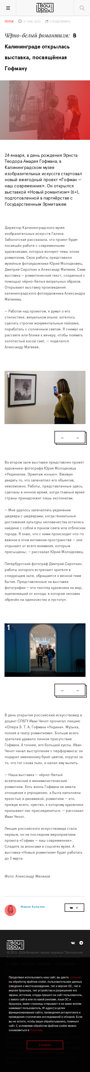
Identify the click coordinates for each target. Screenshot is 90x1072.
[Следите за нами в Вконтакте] (73, 943)
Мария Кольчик (33, 906)
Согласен (45, 1045)
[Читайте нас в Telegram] (81, 943)
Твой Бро (45, 8)
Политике (36, 1030)
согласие (75, 977)
